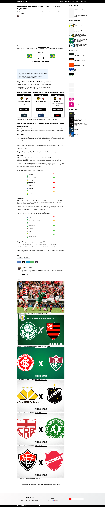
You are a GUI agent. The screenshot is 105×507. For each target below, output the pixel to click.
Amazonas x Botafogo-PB (43, 47)
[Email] (36, 262)
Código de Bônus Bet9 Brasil (79, 75)
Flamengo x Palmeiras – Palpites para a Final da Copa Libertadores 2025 (32, 313)
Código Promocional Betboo (79, 65)
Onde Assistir (84, 1)
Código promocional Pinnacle (79, 60)
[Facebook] (19, 262)
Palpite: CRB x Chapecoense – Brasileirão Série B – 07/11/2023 (30, 445)
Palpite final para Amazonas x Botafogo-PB (27, 77)
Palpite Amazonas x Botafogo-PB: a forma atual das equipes (30, 76)
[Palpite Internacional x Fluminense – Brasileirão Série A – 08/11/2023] (40, 363)
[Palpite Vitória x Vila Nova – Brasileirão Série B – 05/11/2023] (40, 462)
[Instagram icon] (27, 274)
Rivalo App (76, 134)
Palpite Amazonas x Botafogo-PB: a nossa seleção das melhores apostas (32, 73)
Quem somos (44, 497)
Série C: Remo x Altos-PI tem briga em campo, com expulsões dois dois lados (80, 10)
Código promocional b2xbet (79, 55)
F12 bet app (76, 114)
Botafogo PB (26, 257)
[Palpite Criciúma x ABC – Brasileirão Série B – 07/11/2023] (40, 396)
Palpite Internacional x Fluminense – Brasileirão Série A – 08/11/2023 (31, 379)
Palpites (77, 1)
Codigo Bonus (67, 1)
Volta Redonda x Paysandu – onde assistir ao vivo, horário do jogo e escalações (80, 45)
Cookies (58, 497)
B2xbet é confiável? (77, 85)
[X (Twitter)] (23, 262)
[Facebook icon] (23, 274)
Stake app (76, 129)
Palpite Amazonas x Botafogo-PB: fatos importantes (28, 72)
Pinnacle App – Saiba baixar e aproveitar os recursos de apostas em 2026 (80, 124)
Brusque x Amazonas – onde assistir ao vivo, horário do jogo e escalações (80, 25)
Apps (73, 1)
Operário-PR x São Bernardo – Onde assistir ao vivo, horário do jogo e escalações (80, 35)
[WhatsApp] (32, 262)
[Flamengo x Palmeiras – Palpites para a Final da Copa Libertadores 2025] (40, 297)
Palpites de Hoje (32, 484)
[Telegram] (28, 262)
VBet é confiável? (77, 104)
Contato (49, 497)
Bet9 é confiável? (77, 94)
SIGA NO (49, 500)
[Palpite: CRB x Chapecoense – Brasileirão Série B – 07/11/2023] (40, 429)
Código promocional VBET (79, 99)
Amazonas (20, 257)
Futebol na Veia (25, 484)
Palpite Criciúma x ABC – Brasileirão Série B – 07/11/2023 (29, 412)
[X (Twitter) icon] (25, 274)
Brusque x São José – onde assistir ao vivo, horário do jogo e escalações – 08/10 (80, 40)
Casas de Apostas (59, 1)
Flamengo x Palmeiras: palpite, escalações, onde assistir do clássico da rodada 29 (34, 346)
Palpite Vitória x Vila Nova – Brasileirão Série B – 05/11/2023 (29, 478)
